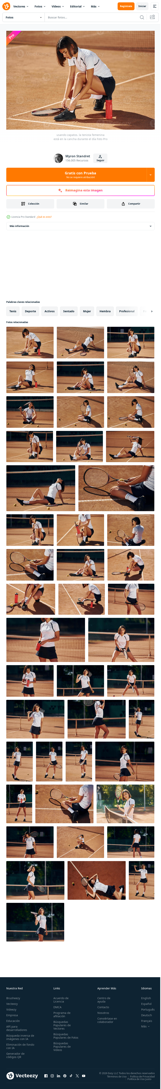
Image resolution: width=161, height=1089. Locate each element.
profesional (126, 309)
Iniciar (142, 6)
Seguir (100, 160)
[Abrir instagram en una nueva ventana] (52, 1073)
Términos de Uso (114, 1074)
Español (143, 1002)
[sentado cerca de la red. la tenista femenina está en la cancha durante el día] (80, 340)
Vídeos (56, 6)
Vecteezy (12, 1002)
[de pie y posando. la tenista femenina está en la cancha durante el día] (141, 717)
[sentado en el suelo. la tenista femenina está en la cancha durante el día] (64, 802)
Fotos (38, 6)
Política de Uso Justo (136, 1077)
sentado (68, 309)
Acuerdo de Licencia (60, 997)
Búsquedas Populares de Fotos (61, 1035)
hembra (105, 309)
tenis (12, 309)
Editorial (75, 6)
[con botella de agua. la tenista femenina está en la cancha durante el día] (30, 375)
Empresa (12, 1013)
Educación (13, 1019)
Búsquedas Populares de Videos (61, 1048)
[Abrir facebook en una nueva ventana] (46, 1073)
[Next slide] (145, 309)
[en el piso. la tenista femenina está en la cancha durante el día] (80, 410)
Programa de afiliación (61, 1012)
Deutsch (143, 1013)
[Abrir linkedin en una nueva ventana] (58, 1073)
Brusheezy (13, 996)
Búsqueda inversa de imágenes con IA (19, 1035)
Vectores (19, 6)
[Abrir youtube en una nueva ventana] (83, 1073)
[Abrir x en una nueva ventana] (77, 1073)
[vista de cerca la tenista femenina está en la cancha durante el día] (131, 597)
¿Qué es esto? (44, 217)
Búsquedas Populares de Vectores (61, 1023)
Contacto (101, 1005)
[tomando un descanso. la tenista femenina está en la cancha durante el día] (130, 340)
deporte (30, 309)
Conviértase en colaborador (105, 1018)
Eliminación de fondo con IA (16, 1044)
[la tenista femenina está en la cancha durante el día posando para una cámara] (80, 679)
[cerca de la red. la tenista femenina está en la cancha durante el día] (125, 802)
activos (50, 309)
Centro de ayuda (102, 997)
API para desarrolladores (16, 1026)
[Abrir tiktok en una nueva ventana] (71, 1073)
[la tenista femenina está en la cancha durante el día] (124, 759)
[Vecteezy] (6, 6)
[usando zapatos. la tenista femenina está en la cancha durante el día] (30, 340)
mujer (87, 309)
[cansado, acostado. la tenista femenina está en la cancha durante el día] (97, 878)
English (143, 996)
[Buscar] (142, 17)
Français (143, 1019)
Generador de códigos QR (15, 1053)
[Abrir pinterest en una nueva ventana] (64, 1073)
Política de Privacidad (139, 1074)
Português (145, 1007)
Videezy (11, 1007)
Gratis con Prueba (80, 175)
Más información (19, 224)
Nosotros (101, 1011)
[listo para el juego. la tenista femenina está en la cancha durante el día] (121, 638)
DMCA (57, 1005)
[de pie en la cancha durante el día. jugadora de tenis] (49, 759)
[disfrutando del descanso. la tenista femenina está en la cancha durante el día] (40, 486)
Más (93, 6)
